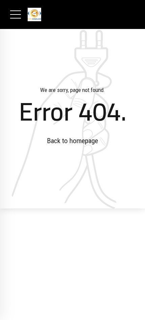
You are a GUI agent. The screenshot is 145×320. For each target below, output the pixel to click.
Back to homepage (72, 141)
